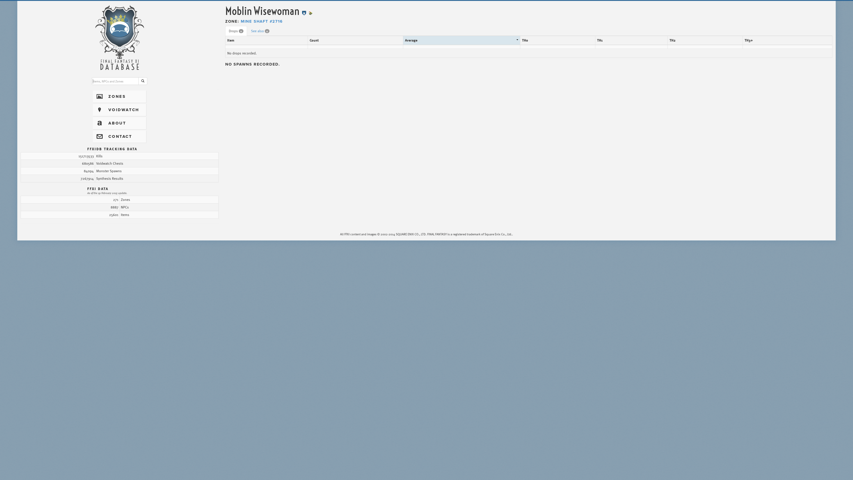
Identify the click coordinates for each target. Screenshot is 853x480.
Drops (235, 31)
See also (259, 31)
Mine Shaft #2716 (262, 21)
